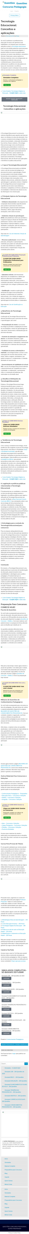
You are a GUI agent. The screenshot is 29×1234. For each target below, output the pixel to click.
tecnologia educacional (19, 46)
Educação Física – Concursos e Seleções (14, 795)
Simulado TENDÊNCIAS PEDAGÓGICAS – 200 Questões (11, 1091)
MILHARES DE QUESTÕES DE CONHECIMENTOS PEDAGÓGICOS (14, 765)
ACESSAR (6, 978)
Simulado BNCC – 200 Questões (14, 1077)
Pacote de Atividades (8, 829)
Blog (6, 1173)
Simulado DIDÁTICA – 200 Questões (15, 1095)
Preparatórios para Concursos (13, 1169)
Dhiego (17, 36)
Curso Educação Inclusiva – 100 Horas (13, 923)
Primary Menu (15, 15)
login (14, 1053)
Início (6, 1159)
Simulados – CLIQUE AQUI (12, 1068)
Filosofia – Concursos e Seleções (11, 827)
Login (11, 11)
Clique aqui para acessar (18, 961)
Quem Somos (8, 1180)
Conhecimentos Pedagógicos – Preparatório (14, 793)
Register (17, 11)
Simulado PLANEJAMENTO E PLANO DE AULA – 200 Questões (14, 1085)
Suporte (7, 1177)
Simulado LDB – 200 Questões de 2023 (13, 1072)
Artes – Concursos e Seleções (10, 823)
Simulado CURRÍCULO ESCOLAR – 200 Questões (14, 1100)
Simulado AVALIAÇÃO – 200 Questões (16, 1081)
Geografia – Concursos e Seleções (12, 799)
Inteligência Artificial (7, 459)
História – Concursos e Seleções (11, 797)
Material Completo (10, 1166)
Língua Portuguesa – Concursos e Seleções (14, 825)
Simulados (8, 1162)
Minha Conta (8, 1184)
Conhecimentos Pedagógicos (15, 1039)
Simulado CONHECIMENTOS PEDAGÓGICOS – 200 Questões (12, 1106)
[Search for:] (13, 1063)
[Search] (26, 1063)
